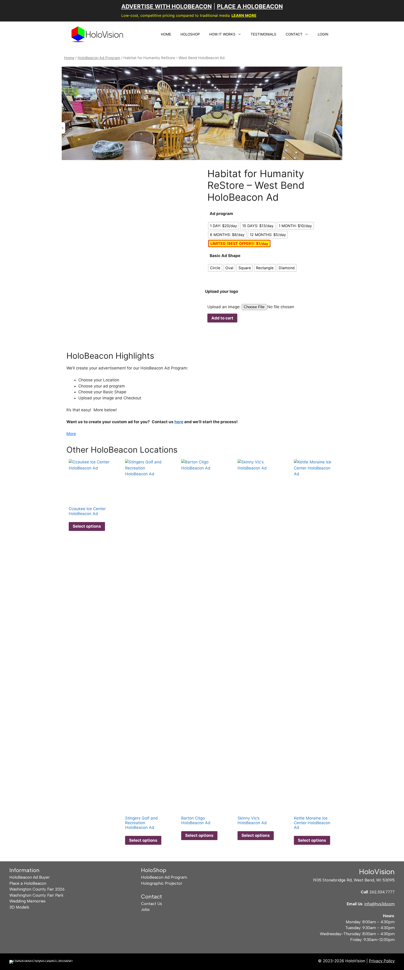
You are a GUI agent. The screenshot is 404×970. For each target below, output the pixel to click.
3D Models (19, 907)
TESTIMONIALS (263, 34)
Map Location (79, 317)
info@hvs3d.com (379, 904)
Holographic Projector (161, 883)
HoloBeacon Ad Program (99, 58)
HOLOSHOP (190, 34)
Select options (87, 526)
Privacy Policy (382, 961)
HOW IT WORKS (222, 34)
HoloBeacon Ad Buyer (29, 877)
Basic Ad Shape (225, 255)
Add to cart (222, 318)
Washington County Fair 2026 (37, 889)
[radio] (223, 225)
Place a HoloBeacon (27, 883)
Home (69, 58)
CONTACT (294, 34)
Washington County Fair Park (36, 895)
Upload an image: (224, 306)
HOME (166, 34)
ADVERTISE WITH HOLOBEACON (166, 6)
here (178, 421)
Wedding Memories (27, 901)
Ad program (221, 213)
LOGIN (323, 34)
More (71, 433)
